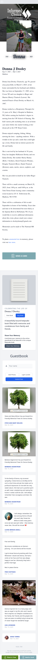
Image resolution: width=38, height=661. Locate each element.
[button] (19, 400)
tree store (12, 242)
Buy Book (20, 315)
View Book (9, 315)
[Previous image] (4, 593)
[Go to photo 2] (19, 604)
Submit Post (19, 379)
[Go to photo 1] (18, 604)
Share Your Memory (12, 346)
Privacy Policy (13, 652)
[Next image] (34, 593)
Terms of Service (24, 652)
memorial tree (15, 239)
